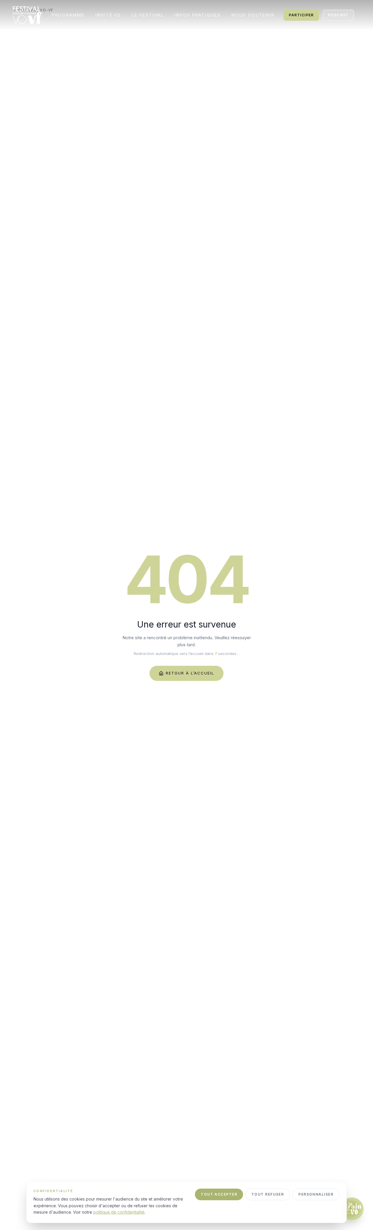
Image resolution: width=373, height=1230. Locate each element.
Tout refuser (267, 1194)
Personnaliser (315, 1194)
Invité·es (108, 15)
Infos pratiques (197, 15)
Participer (301, 15)
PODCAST (338, 15)
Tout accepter (219, 1194)
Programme (68, 15)
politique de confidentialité (119, 1212)
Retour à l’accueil (190, 673)
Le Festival (147, 15)
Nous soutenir (252, 15)
